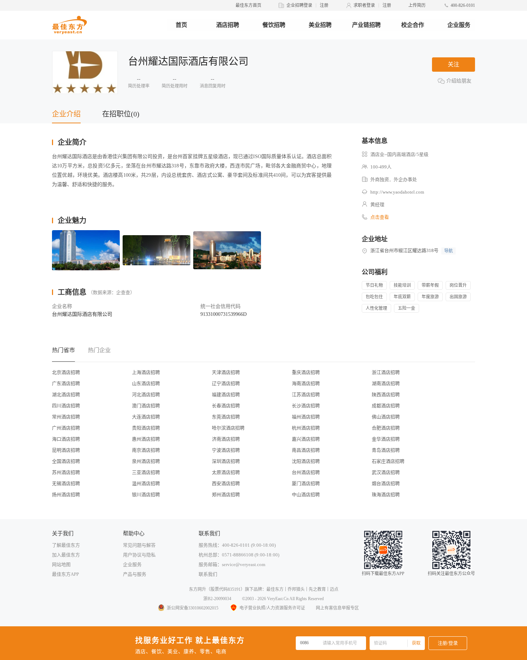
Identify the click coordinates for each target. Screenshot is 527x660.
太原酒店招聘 (226, 472)
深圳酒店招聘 (226, 461)
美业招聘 (320, 25)
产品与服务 (134, 574)
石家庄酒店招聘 (388, 461)
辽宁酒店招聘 (226, 383)
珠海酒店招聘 (386, 494)
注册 (324, 5)
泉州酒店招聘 (146, 461)
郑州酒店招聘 (226, 494)
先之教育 (317, 589)
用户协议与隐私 (139, 554)
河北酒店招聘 (146, 394)
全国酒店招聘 (66, 461)
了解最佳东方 (66, 545)
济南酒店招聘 (226, 439)
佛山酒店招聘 (386, 416)
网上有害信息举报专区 (337, 608)
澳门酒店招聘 (146, 405)
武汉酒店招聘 (386, 472)
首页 (181, 25)
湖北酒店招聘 (66, 394)
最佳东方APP (65, 574)
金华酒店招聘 (386, 439)
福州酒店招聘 (306, 416)
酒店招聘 (227, 25)
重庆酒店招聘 (306, 372)
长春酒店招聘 (226, 405)
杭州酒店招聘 (306, 428)
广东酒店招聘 (66, 383)
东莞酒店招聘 (226, 416)
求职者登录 (364, 5)
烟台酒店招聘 (386, 483)
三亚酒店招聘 (146, 472)
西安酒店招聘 (226, 483)
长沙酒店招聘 (306, 405)
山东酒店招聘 (146, 383)
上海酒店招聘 (146, 372)
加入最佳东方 (66, 554)
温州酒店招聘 (146, 483)
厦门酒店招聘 (306, 483)
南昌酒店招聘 (306, 450)
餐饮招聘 (273, 25)
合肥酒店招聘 (386, 428)
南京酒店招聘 (146, 450)
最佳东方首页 (248, 5)
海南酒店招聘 (306, 383)
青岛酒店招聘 (386, 450)
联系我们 (208, 574)
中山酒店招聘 (306, 494)
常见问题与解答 (139, 545)
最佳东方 (275, 589)
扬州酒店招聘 (66, 494)
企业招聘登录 (299, 5)
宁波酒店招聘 (226, 450)
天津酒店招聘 (226, 372)
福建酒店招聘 (226, 394)
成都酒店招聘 (386, 405)
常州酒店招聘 (66, 416)
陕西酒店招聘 (386, 394)
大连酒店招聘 (146, 416)
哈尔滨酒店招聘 (228, 428)
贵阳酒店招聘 (146, 428)
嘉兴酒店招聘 (306, 439)
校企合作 (412, 25)
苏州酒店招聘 (66, 472)
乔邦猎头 (296, 589)
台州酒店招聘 (306, 472)
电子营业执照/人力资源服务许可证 (272, 608)
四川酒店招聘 (66, 405)
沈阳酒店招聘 (306, 461)
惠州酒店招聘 (146, 439)
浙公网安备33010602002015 (192, 608)
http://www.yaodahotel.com (397, 192)
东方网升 (197, 589)
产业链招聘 (366, 25)
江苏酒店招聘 (306, 394)
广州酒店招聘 (66, 428)
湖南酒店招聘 (386, 383)
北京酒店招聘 (66, 372)
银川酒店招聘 (146, 494)
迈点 (334, 589)
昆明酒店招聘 (66, 450)
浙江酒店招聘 (386, 372)
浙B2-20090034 (217, 598)
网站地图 (61, 564)
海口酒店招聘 (66, 439)
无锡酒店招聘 (66, 483)
